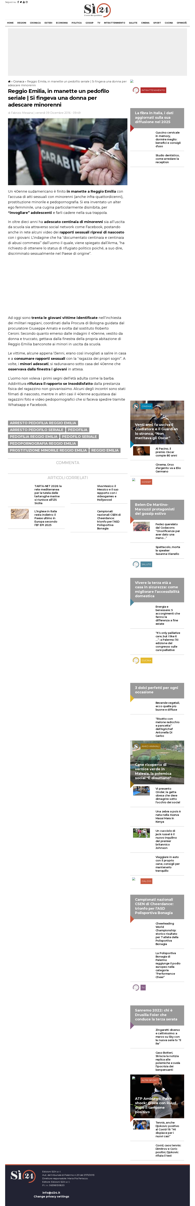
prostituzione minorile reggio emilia (48, 450)
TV (98, 23)
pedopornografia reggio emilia (43, 443)
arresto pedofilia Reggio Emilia (43, 423)
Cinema (145, 23)
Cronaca (35, 23)
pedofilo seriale (79, 437)
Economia (62, 23)
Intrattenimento (114, 23)
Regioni (21, 23)
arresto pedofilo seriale (36, 430)
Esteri (48, 23)
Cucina (169, 23)
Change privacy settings (51, 1196)
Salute (133, 23)
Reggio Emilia (105, 450)
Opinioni (181, 23)
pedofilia (77, 430)
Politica (77, 23)
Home (10, 23)
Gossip (90, 23)
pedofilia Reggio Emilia (34, 437)
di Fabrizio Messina (20, 112)
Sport (157, 23)
